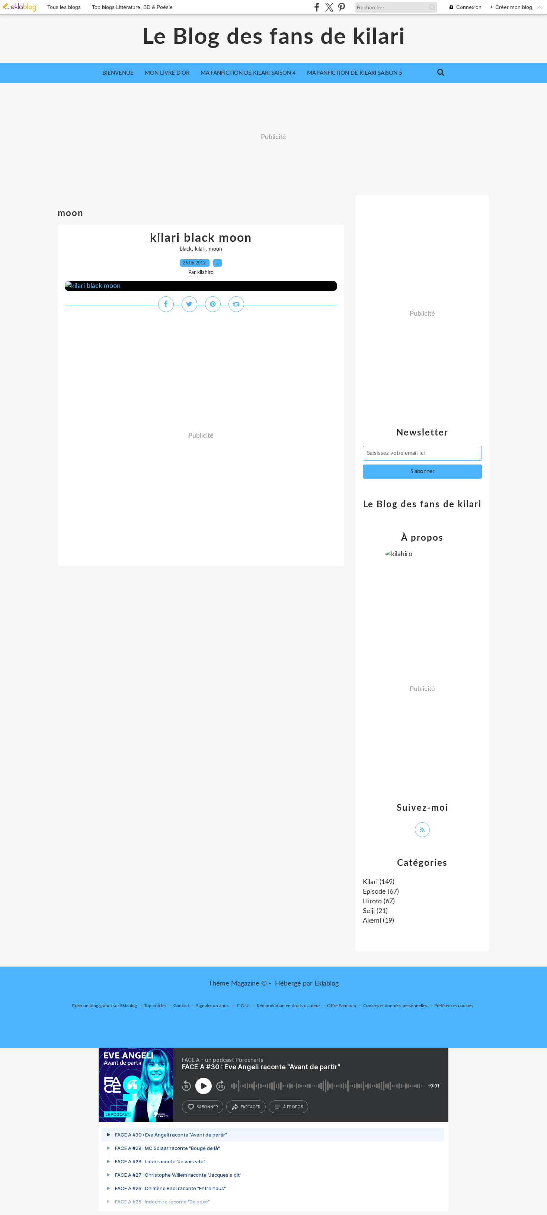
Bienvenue (118, 73)
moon (215, 249)
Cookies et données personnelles (395, 1005)
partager (250, 1107)
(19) (378, 920)
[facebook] (317, 7)
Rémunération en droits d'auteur (288, 1005)
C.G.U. (243, 1005)
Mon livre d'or (167, 73)
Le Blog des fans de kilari (273, 37)
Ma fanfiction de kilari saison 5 (354, 73)
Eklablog (326, 983)
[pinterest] (341, 7)
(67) (381, 891)
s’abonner (207, 1107)
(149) (378, 882)
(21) (375, 911)
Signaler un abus (213, 1005)
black (186, 249)
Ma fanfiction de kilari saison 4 (248, 73)
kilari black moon (201, 238)
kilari (200, 249)
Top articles (155, 1005)
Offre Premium (341, 1005)
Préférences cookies (453, 1005)
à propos (293, 1107)
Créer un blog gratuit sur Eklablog (104, 1005)
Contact (181, 1005)
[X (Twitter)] (329, 7)
